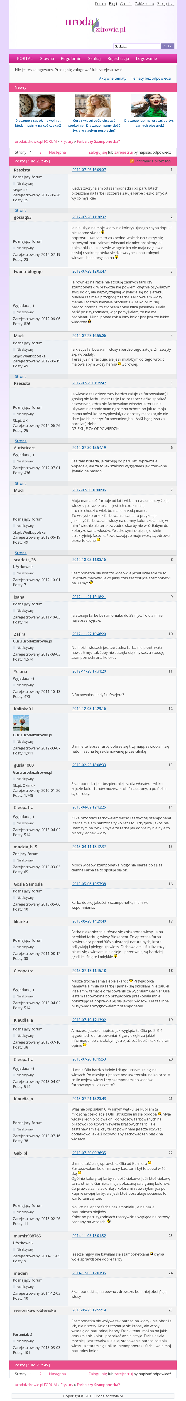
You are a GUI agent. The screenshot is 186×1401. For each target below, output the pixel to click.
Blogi (113, 3)
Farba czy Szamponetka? (98, 141)
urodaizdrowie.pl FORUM (36, 141)
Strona (21, 210)
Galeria (126, 3)
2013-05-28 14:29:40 (89, 921)
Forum (100, 3)
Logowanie (146, 58)
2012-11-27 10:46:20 (89, 633)
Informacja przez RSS (153, 161)
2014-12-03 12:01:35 (89, 1272)
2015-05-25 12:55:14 (89, 1310)
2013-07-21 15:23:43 (89, 1098)
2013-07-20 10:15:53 (89, 1059)
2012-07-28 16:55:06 (89, 335)
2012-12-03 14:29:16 (89, 708)
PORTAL (25, 58)
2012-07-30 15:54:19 (89, 447)
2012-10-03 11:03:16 (89, 559)
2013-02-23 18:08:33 (89, 764)
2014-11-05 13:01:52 (89, 1235)
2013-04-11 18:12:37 (89, 846)
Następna (57, 152)
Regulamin (71, 58)
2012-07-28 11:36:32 (89, 216)
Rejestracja (118, 58)
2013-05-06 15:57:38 (89, 883)
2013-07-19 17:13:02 (89, 1019)
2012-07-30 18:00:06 (89, 490)
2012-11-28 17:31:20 (89, 671)
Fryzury (67, 141)
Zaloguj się (165, 3)
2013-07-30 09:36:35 (89, 1152)
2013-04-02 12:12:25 (89, 807)
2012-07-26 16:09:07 (89, 169)
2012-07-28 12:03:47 (89, 271)
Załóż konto (144, 3)
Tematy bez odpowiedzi (151, 78)
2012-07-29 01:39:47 (89, 383)
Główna (46, 58)
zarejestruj (123, 152)
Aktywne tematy (112, 78)
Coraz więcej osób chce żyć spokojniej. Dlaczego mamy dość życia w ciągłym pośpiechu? (94, 125)
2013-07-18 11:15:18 (89, 970)
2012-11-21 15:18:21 (89, 596)
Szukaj (94, 58)
